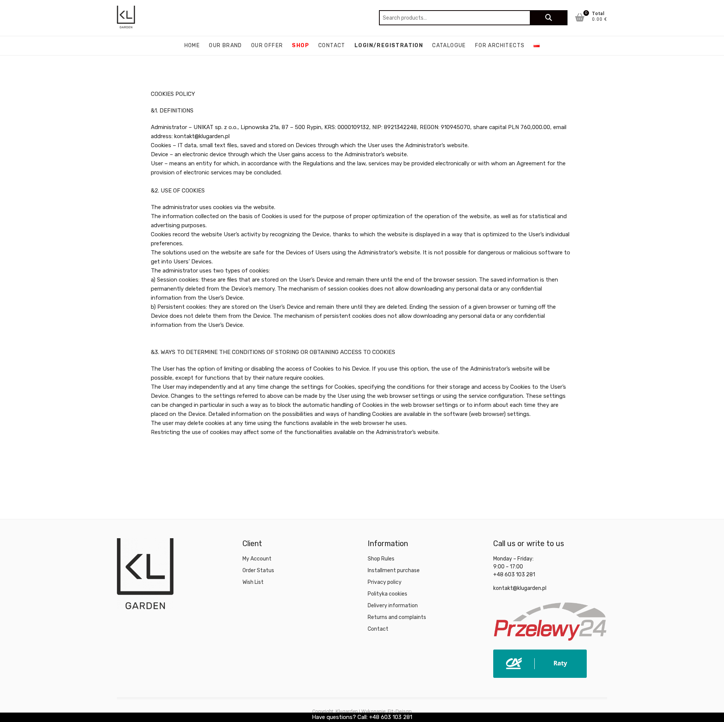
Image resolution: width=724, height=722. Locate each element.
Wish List (253, 582)
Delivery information (393, 605)
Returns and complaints (397, 617)
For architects (500, 45)
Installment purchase (394, 570)
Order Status (258, 570)
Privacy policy (385, 582)
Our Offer (267, 45)
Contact (331, 45)
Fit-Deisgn (400, 711)
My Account (257, 559)
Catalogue (449, 45)
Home (192, 45)
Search (549, 17)
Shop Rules (381, 559)
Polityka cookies (387, 594)
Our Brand (225, 45)
